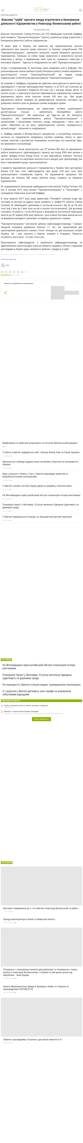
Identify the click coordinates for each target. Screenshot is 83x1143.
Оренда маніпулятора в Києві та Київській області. (29, 919)
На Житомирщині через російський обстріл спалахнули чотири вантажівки (41, 495)
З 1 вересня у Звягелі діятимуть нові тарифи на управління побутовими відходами (36, 692)
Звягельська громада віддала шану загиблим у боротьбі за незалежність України (40, 463)
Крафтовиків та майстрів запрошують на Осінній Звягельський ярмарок (39, 443)
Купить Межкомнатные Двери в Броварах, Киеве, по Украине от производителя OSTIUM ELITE (36, 988)
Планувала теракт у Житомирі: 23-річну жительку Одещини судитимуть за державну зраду (40, 506)
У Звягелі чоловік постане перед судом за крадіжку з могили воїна (37, 485)
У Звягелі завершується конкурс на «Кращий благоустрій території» (37, 516)
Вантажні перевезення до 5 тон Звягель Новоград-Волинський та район (40, 908)
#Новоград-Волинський (8, 259)
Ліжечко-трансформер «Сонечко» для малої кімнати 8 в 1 (33, 1039)
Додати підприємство (41, 719)
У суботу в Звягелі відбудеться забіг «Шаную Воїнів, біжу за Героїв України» (41, 452)
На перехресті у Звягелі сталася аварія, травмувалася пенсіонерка (41, 684)
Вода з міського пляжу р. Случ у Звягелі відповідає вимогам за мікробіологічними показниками (35, 475)
